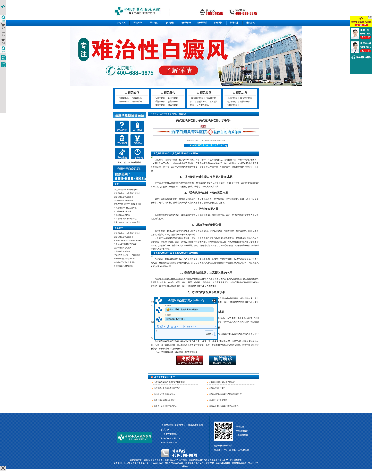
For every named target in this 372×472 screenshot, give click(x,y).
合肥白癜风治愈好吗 (122, 215)
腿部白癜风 (173, 101)
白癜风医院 (202, 23)
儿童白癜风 (232, 98)
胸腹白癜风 (160, 105)
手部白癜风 (160, 101)
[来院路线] (122, 153)
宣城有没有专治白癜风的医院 (125, 219)
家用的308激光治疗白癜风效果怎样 (127, 204)
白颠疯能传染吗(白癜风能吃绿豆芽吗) (223, 406)
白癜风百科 (183, 114)
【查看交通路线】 (170, 434)
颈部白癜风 (173, 98)
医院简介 (138, 23)
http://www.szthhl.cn (170, 438)
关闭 (370, 17)
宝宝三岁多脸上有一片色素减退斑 (127, 222)
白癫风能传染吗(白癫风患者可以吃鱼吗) (169, 382)
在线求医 (3, 57)
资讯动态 (234, 23)
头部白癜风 (160, 98)
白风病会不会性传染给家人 (164, 394)
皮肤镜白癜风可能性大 (122, 211)
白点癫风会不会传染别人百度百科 (167, 388)
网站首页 (121, 23)
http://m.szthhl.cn (169, 442)
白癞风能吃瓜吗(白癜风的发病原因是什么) (225, 394)
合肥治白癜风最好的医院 (123, 266)
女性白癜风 (232, 105)
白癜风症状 (137, 98)
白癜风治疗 (137, 101)
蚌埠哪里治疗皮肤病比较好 (124, 259)
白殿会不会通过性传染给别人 (165, 406)
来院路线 (250, 23)
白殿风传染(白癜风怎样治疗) (165, 400)
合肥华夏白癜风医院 (168, 114)
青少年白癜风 (246, 98)
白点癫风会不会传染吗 (218, 400)
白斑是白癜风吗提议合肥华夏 (125, 208)
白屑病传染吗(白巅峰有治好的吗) (222, 382)
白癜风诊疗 (186, 23)
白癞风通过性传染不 (217, 388)
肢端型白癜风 (201, 101)
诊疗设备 (170, 23)
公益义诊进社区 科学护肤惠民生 (126, 190)
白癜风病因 (124, 98)
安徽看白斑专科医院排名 (123, 197)
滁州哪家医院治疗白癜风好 (124, 262)
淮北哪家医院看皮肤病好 (123, 201)
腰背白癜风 (173, 105)
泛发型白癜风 (203, 105)
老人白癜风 (232, 101)
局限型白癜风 (197, 98)
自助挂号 (3, 64)
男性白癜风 (245, 101)
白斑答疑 (218, 23)
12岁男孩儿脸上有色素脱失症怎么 (127, 193)
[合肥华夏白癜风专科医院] (186, 11)
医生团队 (154, 23)
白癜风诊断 (124, 101)
